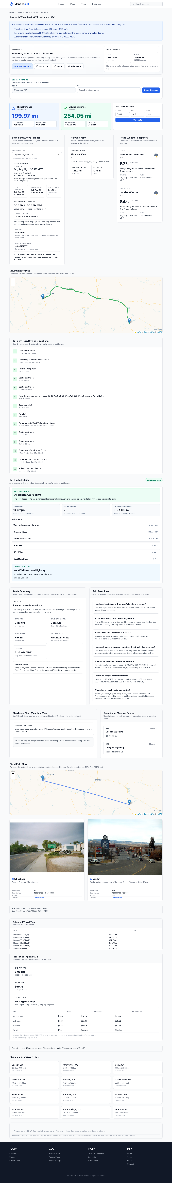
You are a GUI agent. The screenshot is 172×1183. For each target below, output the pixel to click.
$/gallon (118, 110)
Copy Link (43, 66)
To (78, 86)
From (14, 86)
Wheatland (45, 12)
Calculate (137, 120)
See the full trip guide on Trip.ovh (48, 1131)
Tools (83, 4)
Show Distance (151, 90)
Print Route (76, 66)
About (129, 1153)
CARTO (159, 332)
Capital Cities (14, 1160)
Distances (96, 4)
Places (61, 4)
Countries (13, 1153)
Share (59, 66)
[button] (129, 320)
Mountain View (78, 154)
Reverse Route (24, 66)
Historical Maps (55, 1160)
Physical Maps (55, 1153)
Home (11, 12)
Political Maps (54, 1157)
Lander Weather (130, 192)
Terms (129, 1157)
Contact (130, 1164)
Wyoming (35, 12)
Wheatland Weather (132, 154)
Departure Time (18, 150)
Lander (96, 879)
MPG (132, 110)
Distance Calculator (96, 1153)
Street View (93, 1160)
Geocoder (92, 1157)
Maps (72, 4)
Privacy (130, 1160)
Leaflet (138, 332)
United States (22, 12)
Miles (148, 110)
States (12, 1157)
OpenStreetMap (149, 332)
